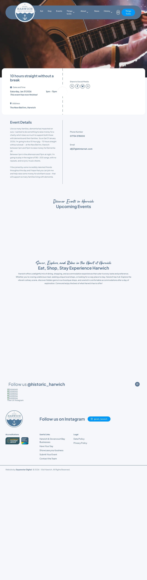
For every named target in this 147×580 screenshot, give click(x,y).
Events (59, 11)
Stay (50, 11)
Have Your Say (46, 446)
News (96, 11)
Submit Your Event (48, 454)
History (107, 11)
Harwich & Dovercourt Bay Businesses (52, 440)
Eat (41, 11)
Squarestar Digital (24, 469)
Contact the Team (48, 458)
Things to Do (69, 12)
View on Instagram (15, 400)
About (83, 11)
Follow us (36, 384)
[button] (73, 389)
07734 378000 (77, 136)
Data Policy (79, 438)
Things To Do (128, 12)
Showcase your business (51, 450)
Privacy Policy (80, 443)
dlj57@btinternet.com (81, 148)
